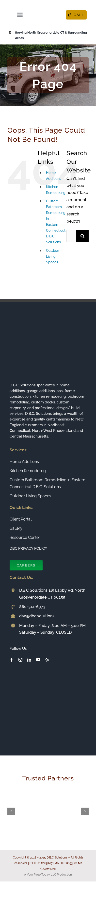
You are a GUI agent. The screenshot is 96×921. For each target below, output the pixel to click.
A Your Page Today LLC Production (48, 874)
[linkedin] (29, 660)
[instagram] (20, 660)
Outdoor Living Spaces (52, 256)
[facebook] (12, 660)
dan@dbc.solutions (36, 616)
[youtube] (38, 660)
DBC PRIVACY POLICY (28, 548)
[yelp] (47, 660)
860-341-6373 (32, 606)
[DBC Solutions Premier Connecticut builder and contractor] (47, 4)
